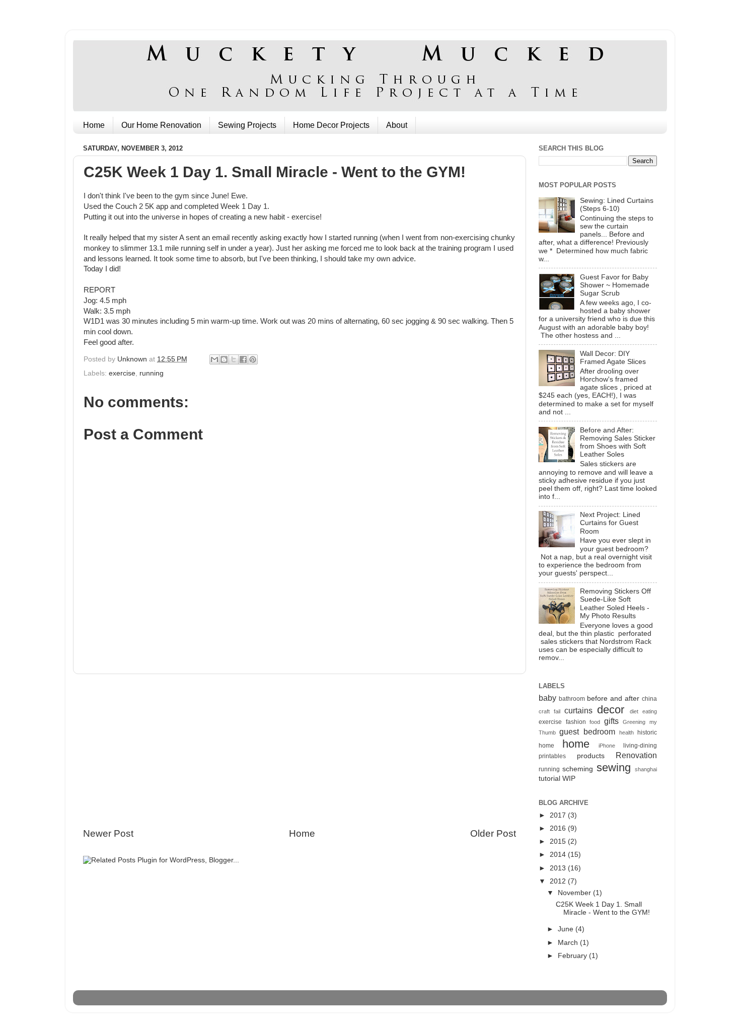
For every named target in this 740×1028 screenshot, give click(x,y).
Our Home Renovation (161, 125)
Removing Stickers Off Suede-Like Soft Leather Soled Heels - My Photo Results (615, 604)
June (566, 929)
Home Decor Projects (331, 125)
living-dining (640, 745)
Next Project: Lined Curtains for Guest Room (610, 523)
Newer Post (108, 833)
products (591, 756)
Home (94, 125)
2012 (559, 881)
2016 (559, 828)
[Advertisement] (299, 751)
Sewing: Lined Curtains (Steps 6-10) (616, 204)
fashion (576, 721)
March (569, 942)
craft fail (549, 711)
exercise (122, 373)
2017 (559, 815)
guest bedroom (587, 731)
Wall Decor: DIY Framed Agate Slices (613, 357)
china (649, 698)
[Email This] (214, 359)
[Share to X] (234, 359)
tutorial (549, 778)
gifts (611, 720)
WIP (568, 778)
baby (547, 697)
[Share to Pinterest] (253, 359)
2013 (559, 868)
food (594, 722)
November (575, 893)
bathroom (572, 698)
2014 (559, 854)
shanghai (646, 769)
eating (649, 711)
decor (610, 709)
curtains (578, 710)
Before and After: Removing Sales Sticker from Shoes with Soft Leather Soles (617, 442)
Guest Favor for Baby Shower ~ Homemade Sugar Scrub (614, 285)
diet (634, 711)
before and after (613, 698)
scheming (577, 769)
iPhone (607, 746)
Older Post (493, 833)
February (573, 956)
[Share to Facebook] (243, 359)
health (626, 732)
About (396, 125)
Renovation (636, 755)
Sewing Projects (247, 125)
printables (552, 756)
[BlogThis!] (224, 359)
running (151, 373)
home (575, 744)
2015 (559, 841)
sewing (614, 767)
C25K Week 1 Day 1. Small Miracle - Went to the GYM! (603, 908)
